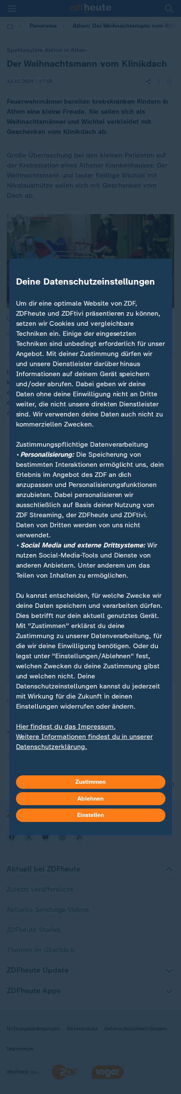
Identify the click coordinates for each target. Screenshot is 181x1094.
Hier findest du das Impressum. (66, 726)
